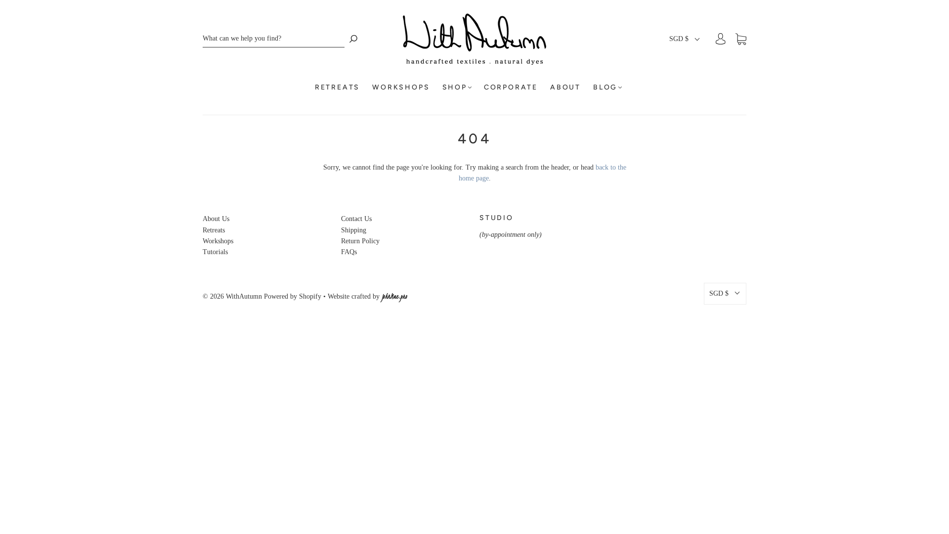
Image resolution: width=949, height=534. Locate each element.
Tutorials (215, 252)
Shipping (353, 230)
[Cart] (740, 39)
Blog (605, 87)
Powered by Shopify (292, 296)
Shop (454, 87)
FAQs (349, 252)
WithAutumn (244, 296)
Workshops (401, 87)
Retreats (337, 87)
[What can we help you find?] (274, 39)
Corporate (511, 87)
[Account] (721, 39)
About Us (216, 218)
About (565, 87)
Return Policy (360, 241)
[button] (685, 39)
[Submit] (353, 39)
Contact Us (356, 218)
